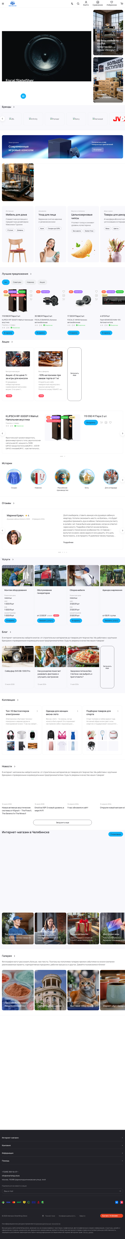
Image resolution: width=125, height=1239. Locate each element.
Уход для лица (47, 214)
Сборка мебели (77, 590)
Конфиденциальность (67, 1216)
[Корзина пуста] (122, 3)
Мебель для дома (16, 214)
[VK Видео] (121, 1202)
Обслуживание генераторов (44, 591)
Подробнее (68, 542)
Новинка (30, 282)
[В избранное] (31, 291)
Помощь (5, 1160)
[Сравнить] (31, 295)
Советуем (17, 282)
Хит (5, 282)
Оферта (82, 1216)
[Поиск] (78, 3)
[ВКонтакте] (116, 1202)
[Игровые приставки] (62, 146)
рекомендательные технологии (48, 1224)
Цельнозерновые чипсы (81, 216)
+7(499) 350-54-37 (9, 1172)
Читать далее (88, 1232)
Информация (7, 1153)
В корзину (8, 333)
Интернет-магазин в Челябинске (25, 832)
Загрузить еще (74, 374)
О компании (115, 834)
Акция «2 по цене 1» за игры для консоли (17, 377)
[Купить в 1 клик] (31, 299)
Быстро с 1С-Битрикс (110, 1216)
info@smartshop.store (11, 1175)
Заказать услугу (46, 620)
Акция (42, 282)
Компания (6, 1145)
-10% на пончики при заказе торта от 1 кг (49, 377)
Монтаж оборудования (15, 590)
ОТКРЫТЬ (12, 96)
